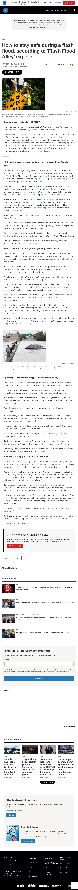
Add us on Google (64, 65)
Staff (30, 867)
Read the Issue (28, 841)
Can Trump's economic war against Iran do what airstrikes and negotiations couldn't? (66, 767)
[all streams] (75, 10)
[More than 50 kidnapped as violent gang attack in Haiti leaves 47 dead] (8, 603)
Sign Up (11, 815)
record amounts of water (58, 259)
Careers (31, 872)
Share (47, 65)
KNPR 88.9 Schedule (48, 868)
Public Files (64, 868)
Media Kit (63, 872)
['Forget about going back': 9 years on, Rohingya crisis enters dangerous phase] (30, 749)
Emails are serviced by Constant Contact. (26, 673)
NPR (4, 39)
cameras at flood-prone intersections (50, 199)
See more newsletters (14, 810)
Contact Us (33, 863)
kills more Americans (21, 134)
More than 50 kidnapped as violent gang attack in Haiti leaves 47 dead (45, 602)
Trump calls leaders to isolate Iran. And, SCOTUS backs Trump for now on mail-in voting (47, 767)
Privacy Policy (9, 873)
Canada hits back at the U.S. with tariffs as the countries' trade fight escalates (10, 767)
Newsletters (55, 3)
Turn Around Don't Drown (32, 181)
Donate (70, 3)
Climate (16, 558)
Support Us (33, 876)
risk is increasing (49, 137)
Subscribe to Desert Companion (51, 863)
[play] (5, 10)
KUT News (22, 523)
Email (6, 659)
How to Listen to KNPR (66, 858)
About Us (32, 858)
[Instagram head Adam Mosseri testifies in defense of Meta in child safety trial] (8, 633)
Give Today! (16, 546)
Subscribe (39, 679)
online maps (41, 207)
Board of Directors (66, 863)
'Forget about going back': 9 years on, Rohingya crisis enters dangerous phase (29, 767)
